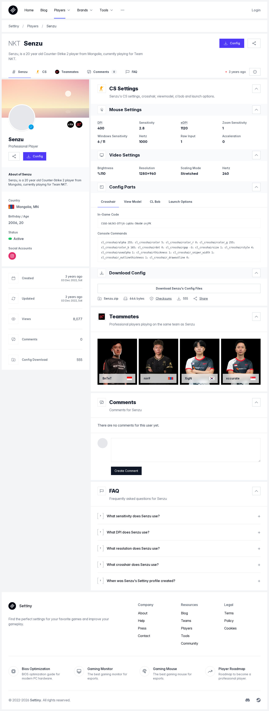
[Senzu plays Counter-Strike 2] (70, 124)
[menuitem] (12, 256)
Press (142, 628)
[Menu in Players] (68, 10)
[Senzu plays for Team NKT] (79, 124)
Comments (122, 402)
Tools (185, 636)
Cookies (230, 628)
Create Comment (126, 471)
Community (189, 643)
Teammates (124, 316)
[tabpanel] (179, 237)
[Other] (122, 10)
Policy (229, 621)
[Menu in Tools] (111, 10)
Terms (229, 613)
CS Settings (123, 89)
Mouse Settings (125, 109)
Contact (144, 636)
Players (186, 628)
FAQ (114, 491)
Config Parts (122, 187)
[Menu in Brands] (91, 10)
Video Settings (124, 155)
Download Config (127, 272)
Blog (184, 613)
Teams (186, 621)
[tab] (108, 201)
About (142, 613)
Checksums (164, 298)
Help (141, 621)
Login (256, 10)
